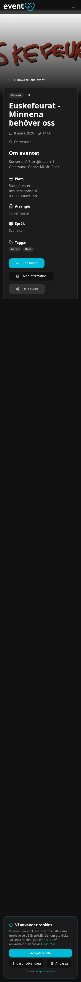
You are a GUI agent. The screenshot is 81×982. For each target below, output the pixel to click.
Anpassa (62, 963)
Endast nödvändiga (27, 963)
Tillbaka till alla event (29, 80)
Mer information (35, 276)
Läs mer (49, 944)
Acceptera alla (40, 953)
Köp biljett (30, 263)
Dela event (30, 289)
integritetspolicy (45, 971)
